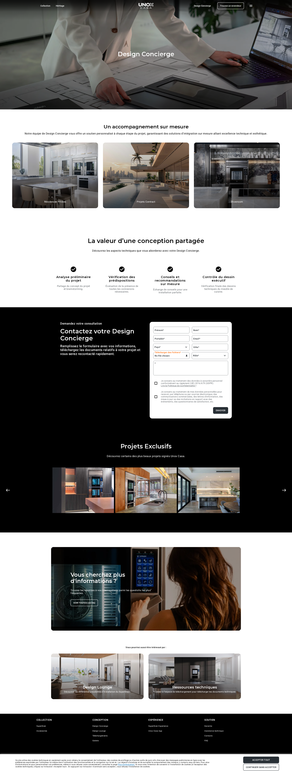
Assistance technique (213, 731)
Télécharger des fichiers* (168, 352)
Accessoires (41, 731)
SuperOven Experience (158, 726)
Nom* (196, 330)
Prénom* (159, 330)
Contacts (208, 736)
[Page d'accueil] (146, 6)
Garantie (208, 726)
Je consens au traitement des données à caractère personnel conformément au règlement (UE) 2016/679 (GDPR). (191, 382)
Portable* (160, 338)
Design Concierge (100, 726)
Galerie (95, 741)
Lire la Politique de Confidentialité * (178, 385)
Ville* (196, 347)
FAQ (206, 741)
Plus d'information (126, 764)
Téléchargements (100, 736)
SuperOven (41, 726)
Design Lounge (99, 731)
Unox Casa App (155, 731)
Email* (196, 338)
